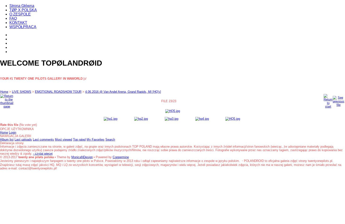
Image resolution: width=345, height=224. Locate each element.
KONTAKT (18, 23)
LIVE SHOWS (21, 91)
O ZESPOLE (20, 14)
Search (110, 139)
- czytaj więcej (43, 153)
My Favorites (95, 139)
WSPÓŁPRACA (22, 27)
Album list (7, 139)
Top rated (79, 139)
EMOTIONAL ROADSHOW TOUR (58, 91)
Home (4, 91)
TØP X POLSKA (23, 10)
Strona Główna (21, 6)
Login (12, 132)
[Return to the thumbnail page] (6, 100)
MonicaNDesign (82, 157)
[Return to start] (328, 100)
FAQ (13, 18)
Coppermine (121, 157)
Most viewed (63, 139)
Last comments (43, 139)
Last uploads (23, 139)
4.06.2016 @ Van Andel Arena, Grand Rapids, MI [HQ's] (123, 91)
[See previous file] (338, 100)
